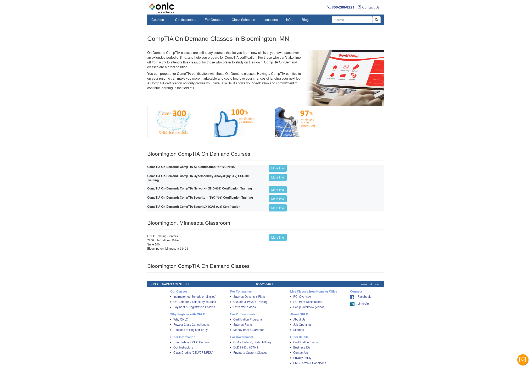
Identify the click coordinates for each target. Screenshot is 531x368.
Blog (305, 19)
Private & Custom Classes (250, 352)
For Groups (213, 19)
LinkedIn (363, 303)
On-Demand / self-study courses (194, 302)
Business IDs (301, 347)
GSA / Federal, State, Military (252, 342)
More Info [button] (277, 168)
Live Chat (522, 359)
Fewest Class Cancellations (191, 324)
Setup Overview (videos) (309, 307)
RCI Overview (302, 296)
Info (288, 19)
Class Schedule (243, 19)
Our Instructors (183, 347)
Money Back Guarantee (248, 330)
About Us (299, 319)
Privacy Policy (302, 358)
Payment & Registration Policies (194, 307)
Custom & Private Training (250, 302)
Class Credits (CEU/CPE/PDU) (193, 352)
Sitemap (298, 330)
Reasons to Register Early (190, 330)
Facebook (362, 296)
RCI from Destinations (307, 302)
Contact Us (370, 7)
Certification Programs (248, 319)
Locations (270, 19)
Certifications (184, 19)
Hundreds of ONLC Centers (191, 342)
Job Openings (302, 324)
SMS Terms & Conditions (309, 363)
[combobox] (352, 19)
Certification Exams (306, 342)
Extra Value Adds (244, 307)
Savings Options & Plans (249, 296)
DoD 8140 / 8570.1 (245, 347)
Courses (158, 19)
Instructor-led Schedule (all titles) (194, 296)
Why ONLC (180, 319)
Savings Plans (242, 324)
